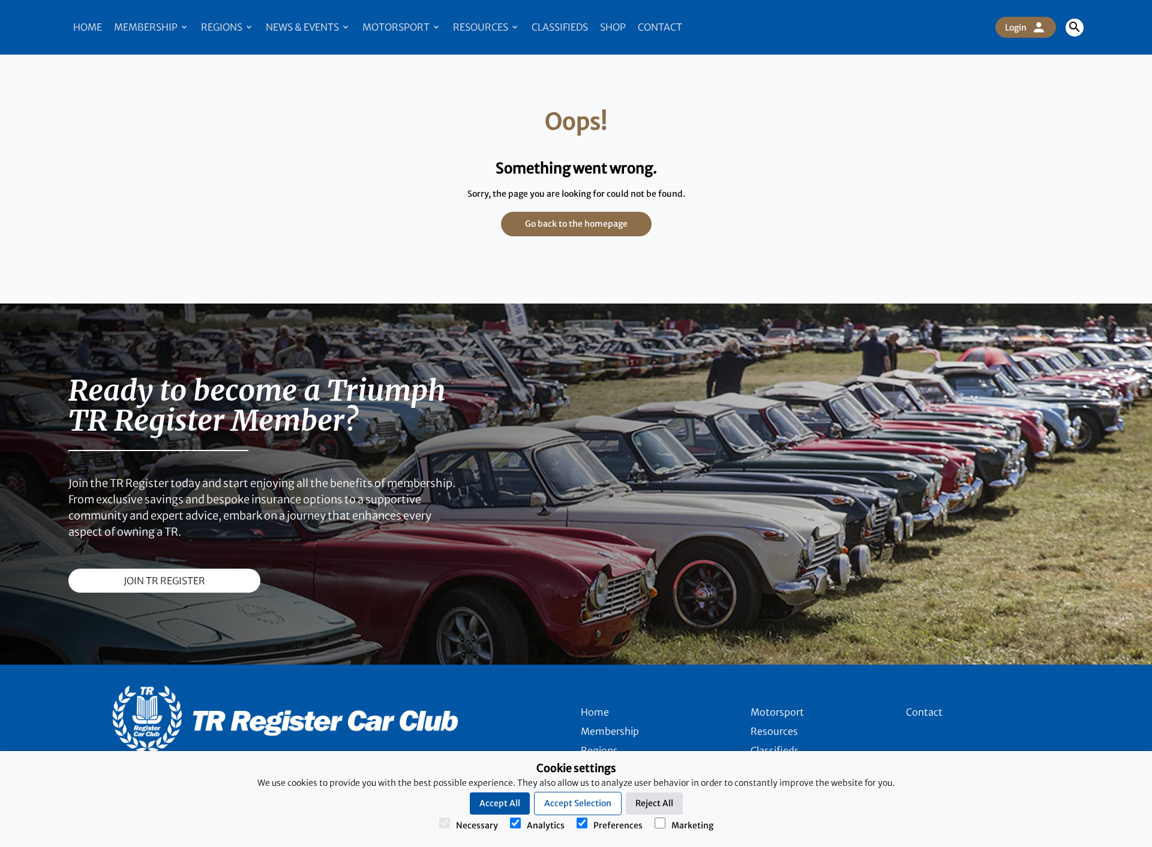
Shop (613, 27)
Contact (660, 27)
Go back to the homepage (576, 223)
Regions (222, 27)
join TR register (164, 581)
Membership (146, 27)
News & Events (303, 27)
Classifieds (560, 27)
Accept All (499, 803)
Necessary (477, 825)
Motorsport (396, 27)
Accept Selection (577, 803)
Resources (481, 27)
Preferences (618, 825)
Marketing (692, 825)
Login (1016, 27)
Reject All (654, 803)
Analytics (546, 825)
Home (87, 27)
